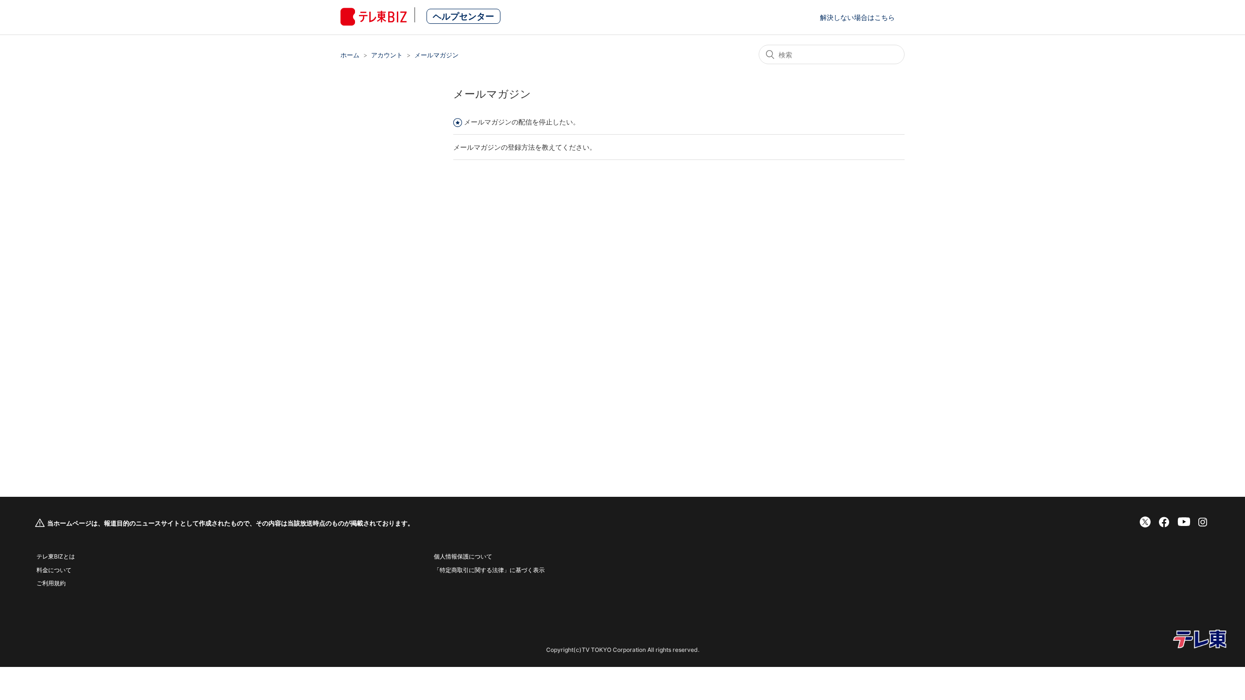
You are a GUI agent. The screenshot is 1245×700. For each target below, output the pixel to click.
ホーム (349, 55)
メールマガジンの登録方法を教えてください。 (524, 147)
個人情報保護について (463, 556)
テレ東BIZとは (55, 556)
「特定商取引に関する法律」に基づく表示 (489, 570)
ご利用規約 (51, 583)
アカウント (387, 55)
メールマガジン (436, 55)
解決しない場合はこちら (857, 17)
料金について (53, 570)
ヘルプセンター (463, 16)
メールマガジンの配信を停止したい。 (522, 122)
